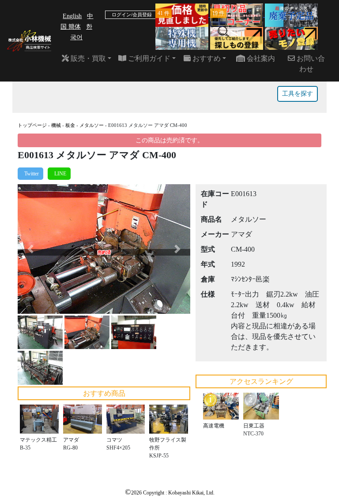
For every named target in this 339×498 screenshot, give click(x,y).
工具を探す (297, 93)
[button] (31, 248)
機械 (56, 125)
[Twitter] (30, 173)
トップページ (32, 125)
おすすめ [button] (206, 58)
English (72, 16)
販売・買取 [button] (87, 58)
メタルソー (91, 125)
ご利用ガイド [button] (148, 58)
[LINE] (59, 173)
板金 (70, 125)
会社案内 (260, 58)
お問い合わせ (310, 64)
